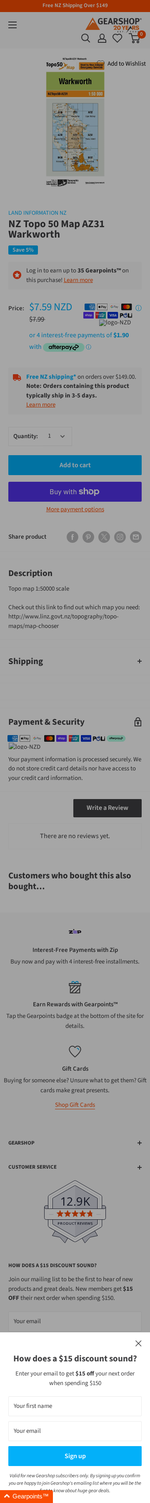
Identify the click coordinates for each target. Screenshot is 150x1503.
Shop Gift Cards (75, 1105)
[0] (118, 38)
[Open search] (85, 38)
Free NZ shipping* (51, 377)
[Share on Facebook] (72, 537)
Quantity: (25, 436)
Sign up (75, 1456)
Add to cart (75, 465)
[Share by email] (136, 537)
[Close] (138, 1344)
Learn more (78, 280)
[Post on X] (104, 537)
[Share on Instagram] (120, 537)
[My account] (102, 38)
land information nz (37, 213)
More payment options (75, 509)
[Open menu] (12, 25)
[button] (26, 1496)
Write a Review (107, 807)
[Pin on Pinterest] (88, 537)
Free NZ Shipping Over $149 (75, 5)
